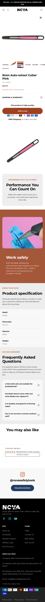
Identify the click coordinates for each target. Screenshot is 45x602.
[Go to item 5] (35, 65)
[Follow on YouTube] (15, 518)
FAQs (27, 531)
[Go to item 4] (27, 65)
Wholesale (6, 535)
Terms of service (31, 600)
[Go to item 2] (13, 65)
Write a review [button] (22, 455)
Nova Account (8, 547)
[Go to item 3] (20, 66)
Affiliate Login (8, 543)
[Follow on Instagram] (9, 518)
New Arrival (29, 543)
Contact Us (29, 535)
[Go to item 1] (5, 65)
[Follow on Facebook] (3, 518)
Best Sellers (29, 539)
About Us (6, 531)
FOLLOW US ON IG (22, 488)
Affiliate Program (9, 539)
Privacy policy (19, 600)
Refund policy (7, 600)
